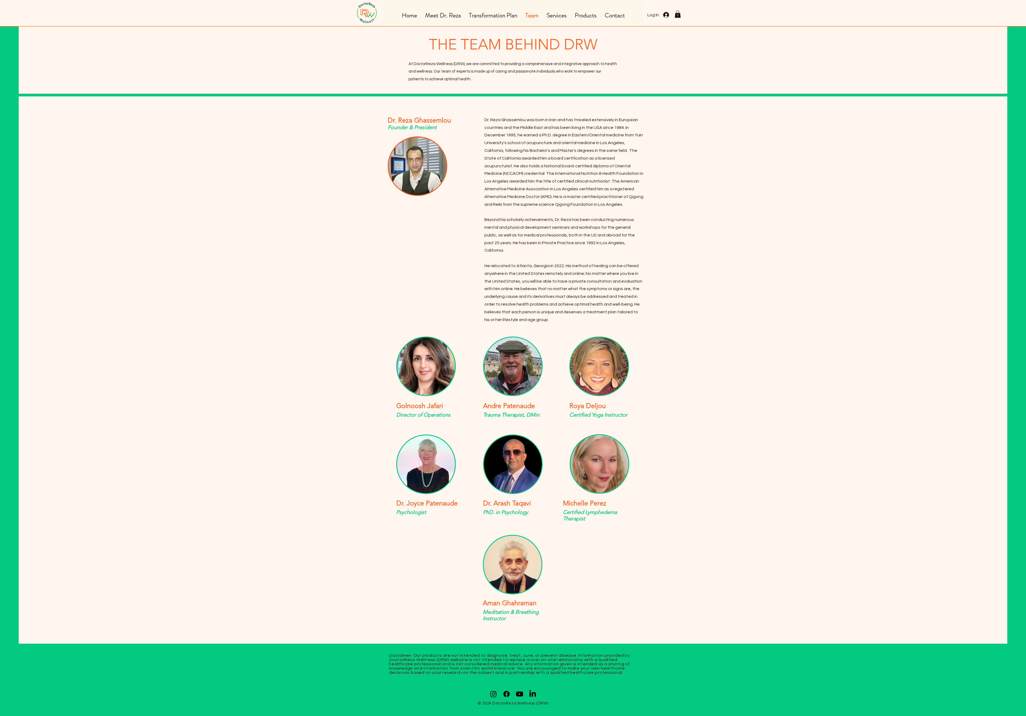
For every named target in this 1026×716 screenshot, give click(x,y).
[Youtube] (519, 694)
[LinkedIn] (532, 694)
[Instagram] (493, 694)
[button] (678, 14)
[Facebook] (506, 694)
